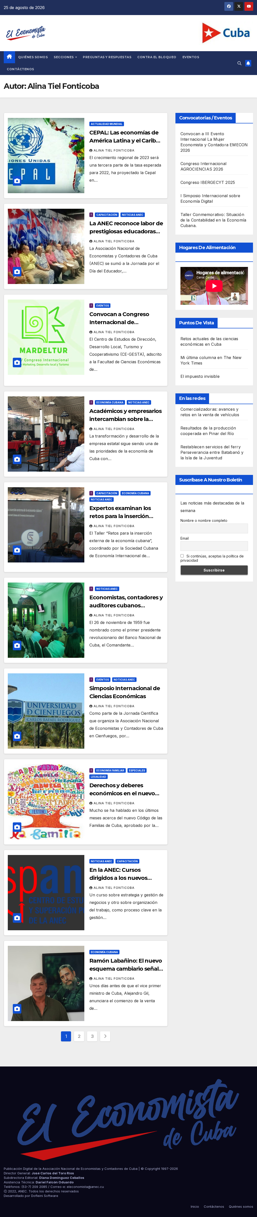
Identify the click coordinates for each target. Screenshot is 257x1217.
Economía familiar (110, 770)
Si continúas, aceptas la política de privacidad (212, 558)
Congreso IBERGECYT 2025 (207, 182)
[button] (239, 63)
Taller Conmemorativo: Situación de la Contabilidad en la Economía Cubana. (213, 220)
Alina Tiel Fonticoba (114, 150)
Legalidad (98, 776)
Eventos (190, 57)
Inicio (195, 1206)
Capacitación (106, 214)
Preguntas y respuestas (107, 57)
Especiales (137, 770)
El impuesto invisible (200, 376)
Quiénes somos (33, 57)
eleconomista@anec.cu (85, 1187)
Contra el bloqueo (156, 57)
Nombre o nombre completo (203, 520)
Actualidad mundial (106, 123)
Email (184, 538)
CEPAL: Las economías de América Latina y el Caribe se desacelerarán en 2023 (124, 140)
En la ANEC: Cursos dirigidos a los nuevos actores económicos (118, 878)
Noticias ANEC (132, 214)
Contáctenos (20, 69)
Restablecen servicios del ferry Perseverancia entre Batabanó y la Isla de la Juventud (212, 452)
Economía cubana (109, 402)
